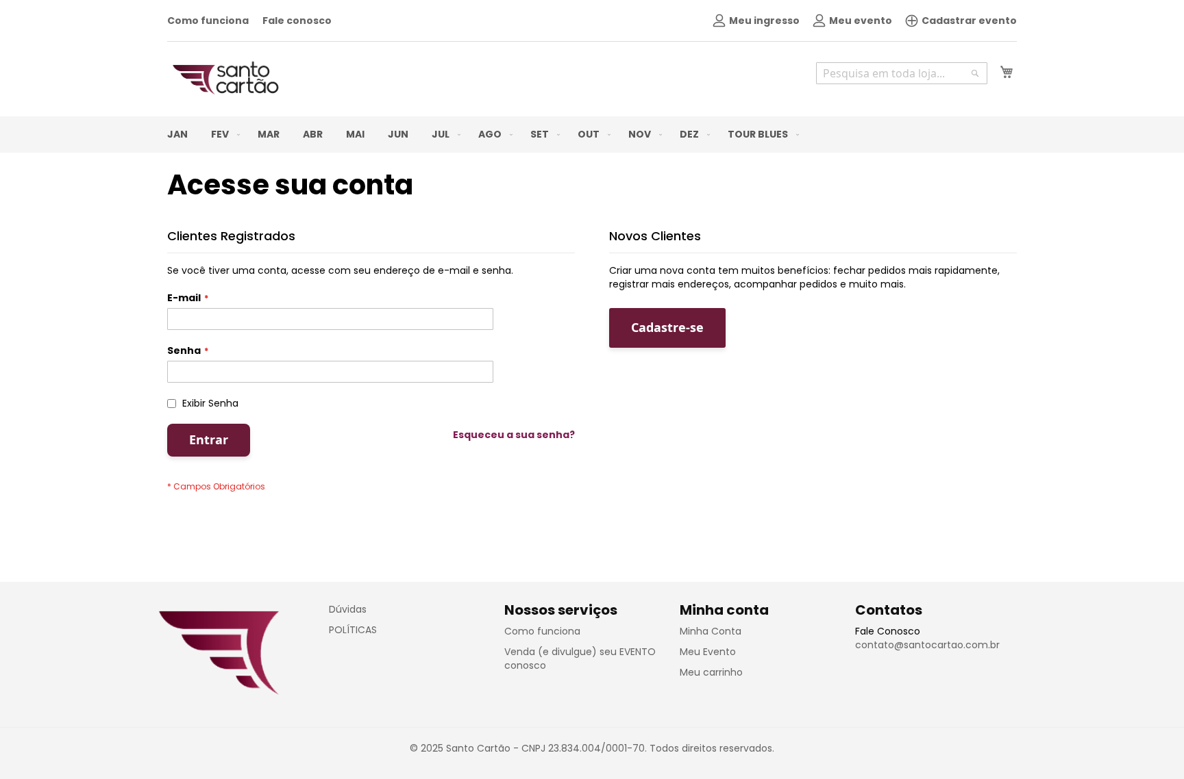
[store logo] (225, 78)
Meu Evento (708, 652)
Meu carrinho (711, 672)
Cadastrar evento (969, 20)
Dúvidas (348, 609)
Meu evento (860, 20)
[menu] (592, 134)
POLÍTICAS (353, 630)
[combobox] (901, 73)
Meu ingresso (764, 20)
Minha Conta (710, 631)
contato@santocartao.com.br (927, 645)
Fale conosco (297, 20)
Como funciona (208, 20)
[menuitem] (177, 134)
